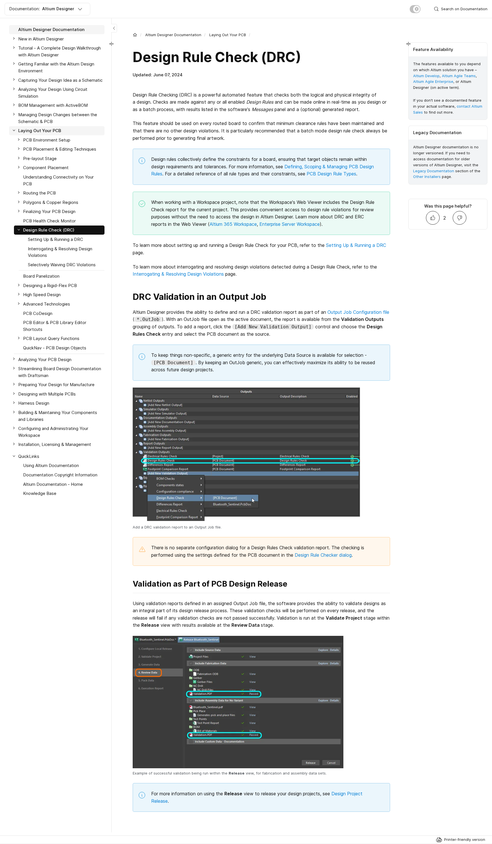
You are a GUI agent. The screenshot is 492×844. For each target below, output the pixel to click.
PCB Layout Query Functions (51, 338)
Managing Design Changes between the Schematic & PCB (57, 118)
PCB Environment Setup (46, 140)
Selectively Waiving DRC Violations (62, 264)
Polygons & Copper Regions (50, 202)
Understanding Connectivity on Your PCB (58, 180)
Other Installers (427, 176)
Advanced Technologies (46, 304)
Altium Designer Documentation (173, 34)
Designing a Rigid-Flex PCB (50, 285)
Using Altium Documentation (51, 465)
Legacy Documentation (433, 171)
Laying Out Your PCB (227, 34)
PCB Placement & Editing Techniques (59, 149)
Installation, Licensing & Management (54, 444)
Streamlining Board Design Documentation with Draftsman (59, 372)
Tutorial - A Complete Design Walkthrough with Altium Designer (59, 51)
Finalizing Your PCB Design (49, 211)
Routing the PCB (39, 193)
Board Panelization (41, 276)
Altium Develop (426, 75)
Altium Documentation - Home (53, 484)
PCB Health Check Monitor (49, 221)
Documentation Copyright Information (60, 475)
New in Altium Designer (41, 39)
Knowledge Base (39, 493)
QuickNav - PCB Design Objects (54, 348)
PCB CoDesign (37, 313)
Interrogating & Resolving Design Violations (178, 274)
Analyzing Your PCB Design (44, 359)
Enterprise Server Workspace (289, 224)
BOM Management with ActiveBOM (53, 105)
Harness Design (33, 403)
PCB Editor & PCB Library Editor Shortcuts (54, 326)
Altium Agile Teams (459, 75)
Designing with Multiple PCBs (47, 394)
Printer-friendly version (464, 839)
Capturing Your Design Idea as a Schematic (60, 80)
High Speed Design (42, 294)
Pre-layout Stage (40, 158)
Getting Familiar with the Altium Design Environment (56, 67)
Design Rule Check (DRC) (48, 230)
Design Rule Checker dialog (323, 555)
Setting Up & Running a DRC (356, 245)
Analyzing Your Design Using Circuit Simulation (52, 93)
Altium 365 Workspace (233, 224)
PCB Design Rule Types (331, 174)
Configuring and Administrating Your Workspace (53, 432)
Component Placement (46, 167)
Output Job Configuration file (358, 312)
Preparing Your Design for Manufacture (56, 384)
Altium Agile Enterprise (433, 81)
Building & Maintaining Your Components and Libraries (57, 416)
